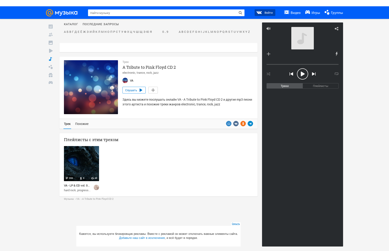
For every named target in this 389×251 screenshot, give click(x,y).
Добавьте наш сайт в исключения (142, 238)
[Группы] (50, 67)
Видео (295, 12)
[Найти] (240, 12)
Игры (315, 12)
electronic (128, 73)
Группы (336, 12)
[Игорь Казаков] (96, 187)
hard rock (70, 190)
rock (149, 73)
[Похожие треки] (337, 54)
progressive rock (88, 190)
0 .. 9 (165, 32)
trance (141, 73)
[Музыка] (50, 59)
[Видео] (50, 51)
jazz (156, 73)
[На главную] (63, 12)
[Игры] (50, 83)
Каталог (71, 24)
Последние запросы (101, 24)
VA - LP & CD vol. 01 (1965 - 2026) (85, 185)
